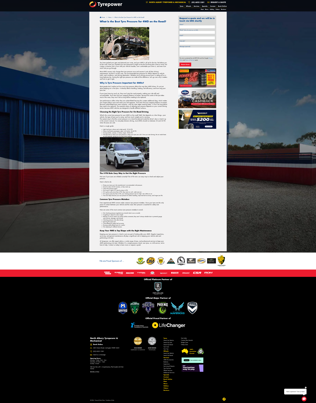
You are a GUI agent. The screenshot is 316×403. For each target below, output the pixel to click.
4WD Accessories (169, 360)
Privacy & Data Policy (100, 400)
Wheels (188, 6)
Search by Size (168, 342)
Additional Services (169, 372)
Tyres (181, 6)
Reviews (223, 9)
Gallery (212, 9)
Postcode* (182, 41)
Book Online (222, 6)
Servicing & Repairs (169, 366)
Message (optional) (184, 46)
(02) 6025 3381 (197, 2)
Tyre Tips (166, 349)
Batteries (166, 362)
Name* (181, 24)
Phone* (188, 30)
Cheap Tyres (184, 344)
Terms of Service (189, 60)
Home (103, 17)
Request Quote (185, 64)
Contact (212, 6)
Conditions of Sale (110, 400)
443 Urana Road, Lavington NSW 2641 (106, 348)
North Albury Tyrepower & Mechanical (167, 2)
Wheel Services (168, 370)
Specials (205, 6)
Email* (181, 35)
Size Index (184, 338)
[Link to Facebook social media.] (224, 399)
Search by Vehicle (169, 340)
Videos (218, 9)
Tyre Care (166, 347)
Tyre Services (167, 368)
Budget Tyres (184, 342)
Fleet (202, 9)
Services (196, 6)
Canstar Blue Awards (187, 340)
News (206, 9)
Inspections (167, 364)
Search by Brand (168, 345)
